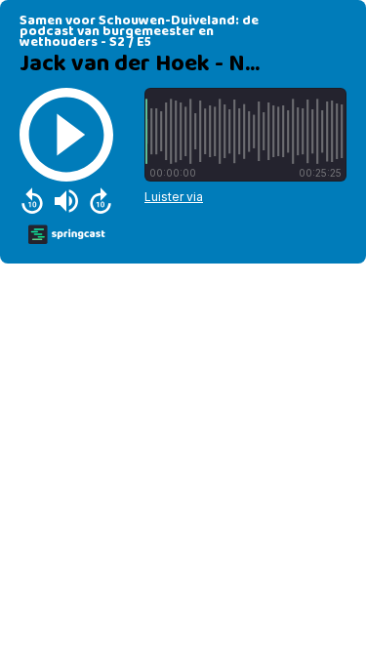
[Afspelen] (66, 135)
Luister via (173, 196)
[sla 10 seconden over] (100, 201)
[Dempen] (66, 201)
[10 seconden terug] (32, 201)
